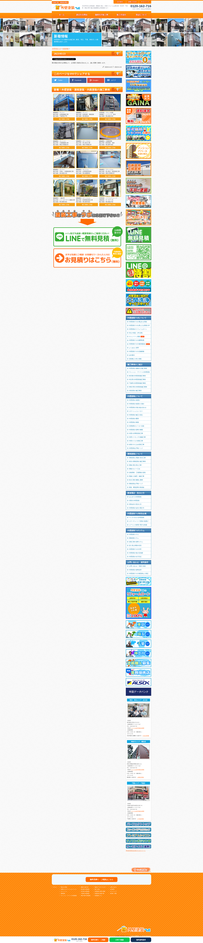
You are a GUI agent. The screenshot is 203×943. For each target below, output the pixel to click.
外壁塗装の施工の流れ (136, 415)
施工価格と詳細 (64, 119)
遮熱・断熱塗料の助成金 (136, 487)
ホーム (55, 887)
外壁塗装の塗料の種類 (136, 429)
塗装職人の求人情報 (135, 359)
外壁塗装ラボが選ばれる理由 (138, 322)
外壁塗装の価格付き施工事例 (138, 368)
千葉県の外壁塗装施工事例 (137, 383)
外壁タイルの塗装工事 (136, 441)
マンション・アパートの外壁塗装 (139, 372)
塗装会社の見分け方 (135, 504)
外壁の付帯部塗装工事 (136, 433)
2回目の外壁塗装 (134, 500)
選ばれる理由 (64, 887)
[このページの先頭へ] (140, 872)
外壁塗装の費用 (134, 418)
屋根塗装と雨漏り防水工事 (137, 457)
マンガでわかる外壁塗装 (136, 517)
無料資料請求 (141, 940)
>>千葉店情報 (140, 818)
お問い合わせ (113, 887)
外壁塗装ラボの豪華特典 (136, 340)
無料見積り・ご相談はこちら (101, 879)
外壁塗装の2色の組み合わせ (137, 407)
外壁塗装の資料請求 (135, 570)
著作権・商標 (113, 893)
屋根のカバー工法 (134, 469)
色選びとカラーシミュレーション (69, 889)
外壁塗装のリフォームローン (138, 329)
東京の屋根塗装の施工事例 (137, 461)
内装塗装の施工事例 (135, 390)
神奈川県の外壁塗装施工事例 (138, 387)
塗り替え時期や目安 (135, 545)
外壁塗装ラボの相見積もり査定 (138, 573)
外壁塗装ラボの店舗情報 (136, 351)
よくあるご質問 (134, 348)
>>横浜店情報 (140, 777)
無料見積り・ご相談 (98, 940)
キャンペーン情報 (136, 336)
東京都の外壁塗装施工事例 (137, 376)
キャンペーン (64, 891)
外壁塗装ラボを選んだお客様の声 (139, 325)
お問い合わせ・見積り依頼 (137, 566)
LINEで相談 (119, 940)
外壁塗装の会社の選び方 (136, 508)
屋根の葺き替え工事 (135, 465)
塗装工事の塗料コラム (136, 542)
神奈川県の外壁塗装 (85, 895)
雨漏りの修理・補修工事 (136, 476)
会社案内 (132, 355)
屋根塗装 (63, 893)
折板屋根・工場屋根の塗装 (137, 472)
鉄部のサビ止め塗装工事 (136, 444)
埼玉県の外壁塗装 (85, 891)
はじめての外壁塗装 (135, 497)
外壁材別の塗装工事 (99, 893)
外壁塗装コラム (134, 534)
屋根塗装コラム (134, 538)
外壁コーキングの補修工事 (137, 437)
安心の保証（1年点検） (136, 333)
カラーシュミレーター (136, 411)
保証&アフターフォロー (100, 887)
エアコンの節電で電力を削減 (138, 525)
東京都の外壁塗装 (85, 889)
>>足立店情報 (145, 735)
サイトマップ (113, 891)
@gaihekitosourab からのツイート (136, 850)
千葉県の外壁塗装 (85, 893)
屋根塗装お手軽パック (136, 483)
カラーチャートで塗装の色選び (138, 521)
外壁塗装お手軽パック (136, 448)
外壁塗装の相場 (134, 422)
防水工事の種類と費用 (136, 480)
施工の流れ (97, 889)
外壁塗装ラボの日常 (135, 549)
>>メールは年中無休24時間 (137, 728)
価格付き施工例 (84, 887)
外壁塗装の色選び (134, 400)
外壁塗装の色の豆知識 (136, 553)
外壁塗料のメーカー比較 (136, 426)
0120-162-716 (140, 6)
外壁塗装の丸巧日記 (135, 556)
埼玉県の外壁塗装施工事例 (137, 379)
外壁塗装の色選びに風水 (136, 404)
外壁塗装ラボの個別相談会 (139, 344)
